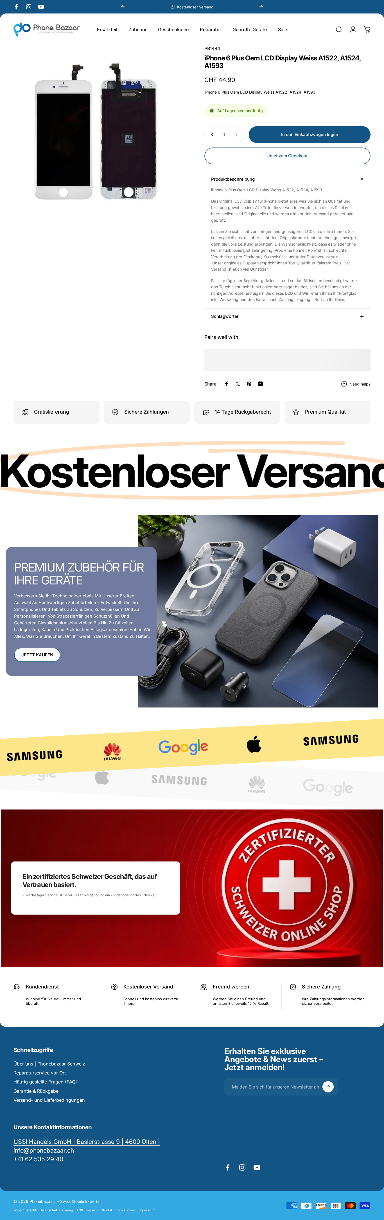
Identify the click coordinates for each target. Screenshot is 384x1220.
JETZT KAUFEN (37, 654)
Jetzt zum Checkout (287, 155)
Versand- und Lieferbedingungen (49, 1100)
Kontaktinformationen (118, 1210)
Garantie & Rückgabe (35, 1091)
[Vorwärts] (261, 6)
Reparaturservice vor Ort (39, 1073)
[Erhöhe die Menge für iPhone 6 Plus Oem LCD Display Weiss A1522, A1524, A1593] (237, 134)
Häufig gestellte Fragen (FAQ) (45, 1082)
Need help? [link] (360, 384)
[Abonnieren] (328, 1086)
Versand (92, 1210)
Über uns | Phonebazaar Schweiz (49, 1064)
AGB (79, 1210)
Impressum (147, 1210)
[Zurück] (123, 6)
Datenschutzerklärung (56, 1210)
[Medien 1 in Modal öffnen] (99, 132)
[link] (38, 1159)
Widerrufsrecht (24, 1210)
